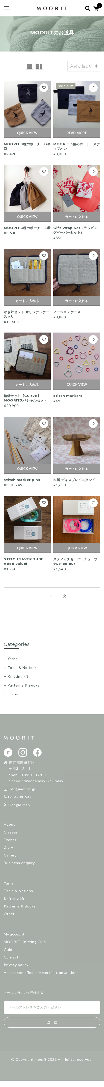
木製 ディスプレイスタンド (74, 480)
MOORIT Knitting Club (25, 942)
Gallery (10, 855)
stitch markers (67, 396)
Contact (11, 957)
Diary (8, 847)
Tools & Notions (22, 667)
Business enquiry (19, 863)
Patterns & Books (24, 685)
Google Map (18, 805)
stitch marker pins (22, 480)
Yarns (13, 658)
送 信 (52, 1022)
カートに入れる (76, 217)
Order (13, 694)
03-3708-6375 (21, 797)
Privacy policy (16, 965)
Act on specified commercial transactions (41, 972)
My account (14, 934)
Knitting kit (18, 676)
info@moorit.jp (22, 789)
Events (10, 840)
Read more (77, 133)
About (9, 824)
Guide (9, 949)
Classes (11, 832)
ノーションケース (67, 312)
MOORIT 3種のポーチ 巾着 (27, 228)
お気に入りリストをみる (43, 87)
